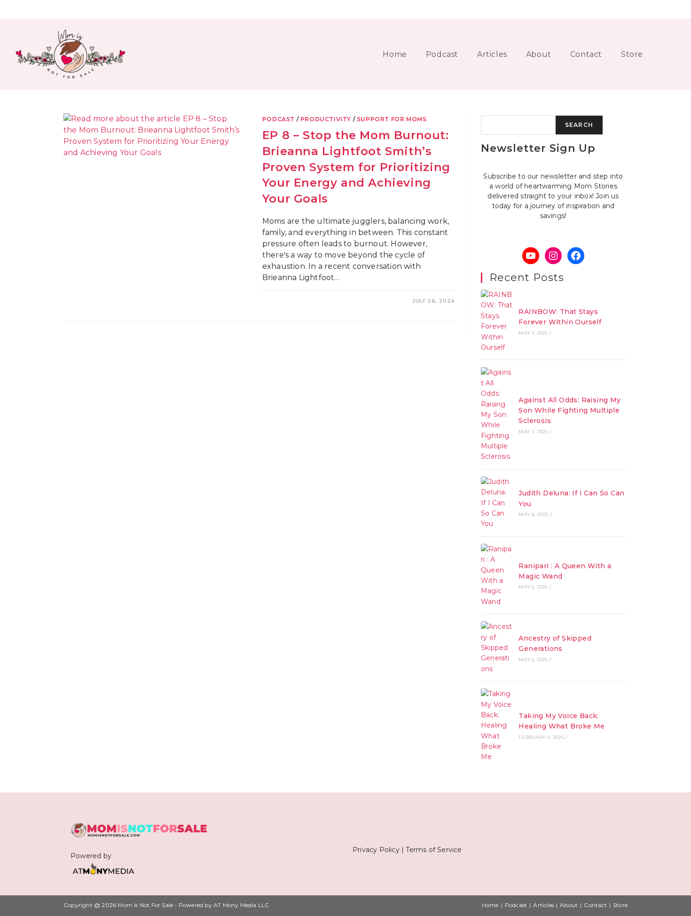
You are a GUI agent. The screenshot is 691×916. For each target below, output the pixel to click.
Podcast (278, 119)
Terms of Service (434, 850)
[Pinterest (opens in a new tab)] (635, 9)
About (569, 904)
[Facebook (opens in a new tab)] (621, 9)
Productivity (325, 119)
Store (620, 904)
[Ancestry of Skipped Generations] (497, 647)
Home (490, 904)
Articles (543, 904)
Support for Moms (392, 119)
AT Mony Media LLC (241, 904)
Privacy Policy (376, 850)
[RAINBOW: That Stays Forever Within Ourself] (497, 321)
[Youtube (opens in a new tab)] (664, 9)
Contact (595, 904)
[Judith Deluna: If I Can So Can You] (497, 503)
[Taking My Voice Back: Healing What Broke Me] (497, 725)
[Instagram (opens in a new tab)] (649, 9)
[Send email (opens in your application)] (676, 9)
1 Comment (286, 301)
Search (579, 124)
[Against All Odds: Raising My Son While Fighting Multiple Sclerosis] (497, 414)
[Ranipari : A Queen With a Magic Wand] (497, 575)
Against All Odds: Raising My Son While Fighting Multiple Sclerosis (569, 410)
